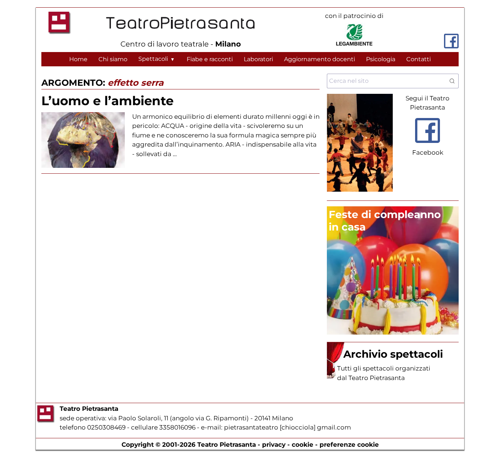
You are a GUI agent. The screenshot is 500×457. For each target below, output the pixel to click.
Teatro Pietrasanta (226, 444)
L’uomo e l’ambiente (107, 100)
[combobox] (393, 81)
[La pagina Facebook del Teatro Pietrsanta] (451, 41)
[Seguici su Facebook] (427, 144)
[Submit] (449, 81)
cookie (302, 444)
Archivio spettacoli (393, 354)
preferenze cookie (349, 444)
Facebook (427, 152)
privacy (274, 444)
